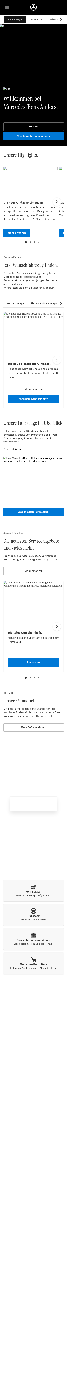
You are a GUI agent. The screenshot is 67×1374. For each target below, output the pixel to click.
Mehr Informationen (33, 727)
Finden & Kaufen (13, 449)
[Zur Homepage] (33, 7)
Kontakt (33, 126)
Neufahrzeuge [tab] (15, 303)
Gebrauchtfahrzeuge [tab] (44, 303)
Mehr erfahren (33, 571)
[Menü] (7, 7)
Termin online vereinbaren (33, 136)
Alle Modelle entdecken (33, 512)
